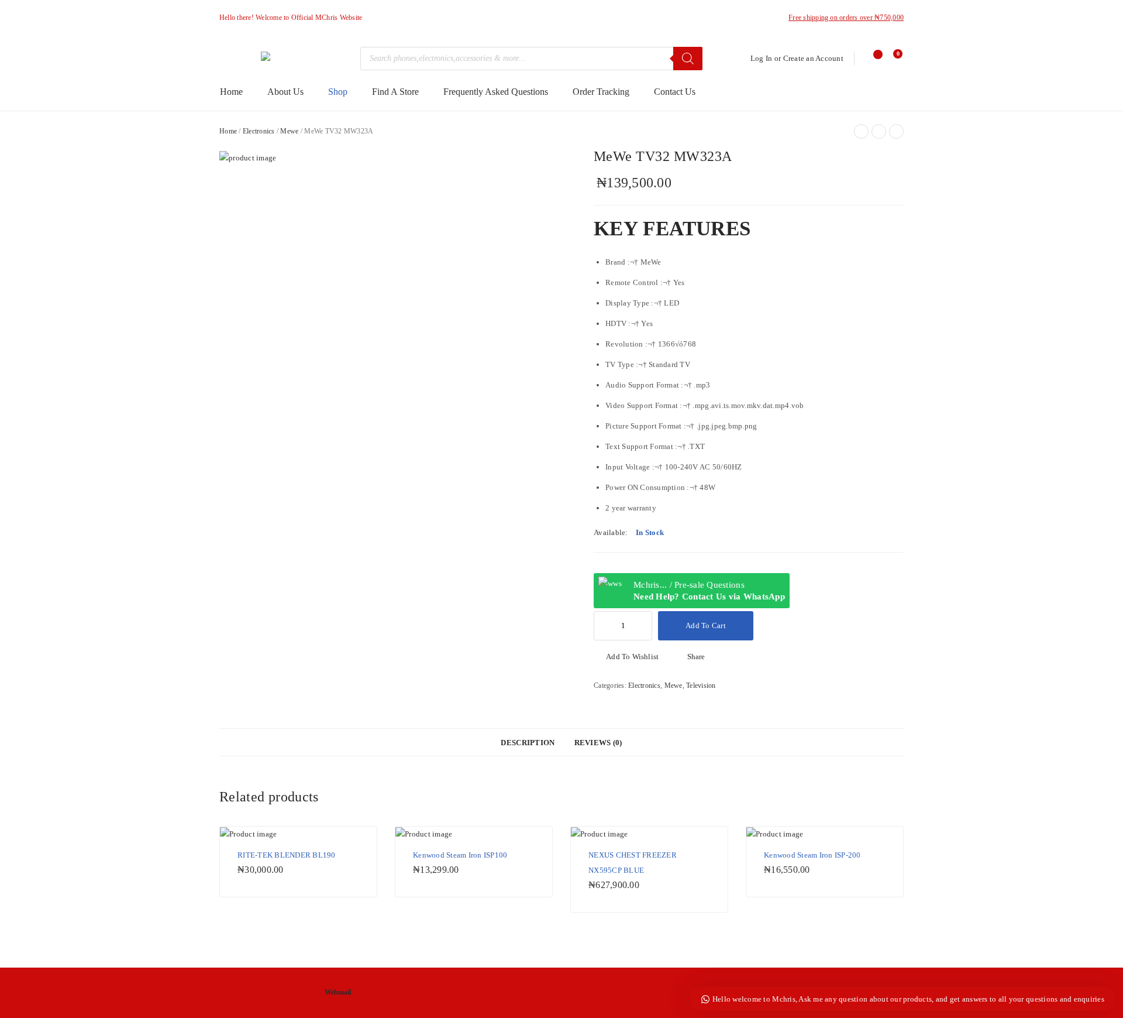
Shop (337, 92)
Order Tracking (601, 92)
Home (231, 92)
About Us (285, 92)
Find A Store (395, 92)
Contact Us (674, 92)
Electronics (259, 131)
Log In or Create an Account (796, 58)
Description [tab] (527, 742)
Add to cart (705, 625)
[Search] (687, 58)
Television (701, 685)
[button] (626, 657)
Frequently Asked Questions (495, 92)
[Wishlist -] (873, 59)
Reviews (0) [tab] (598, 742)
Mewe (289, 131)
